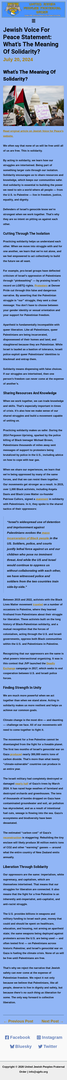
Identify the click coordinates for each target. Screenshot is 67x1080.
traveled (38, 604)
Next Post (53, 1021)
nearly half (21, 783)
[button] (33, 21)
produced (16, 754)
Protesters (41, 285)
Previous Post (18, 1021)
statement (42, 499)
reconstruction (12, 837)
